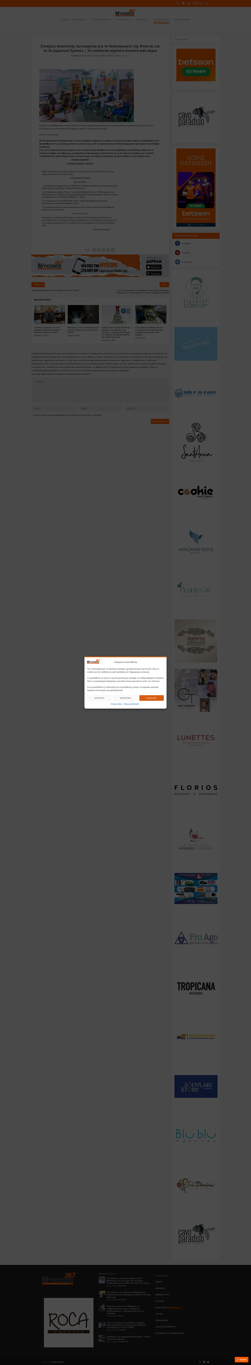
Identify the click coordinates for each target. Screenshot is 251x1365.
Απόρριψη (125, 698)
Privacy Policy (116, 703)
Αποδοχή (152, 698)
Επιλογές (99, 698)
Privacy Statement (131, 703)
